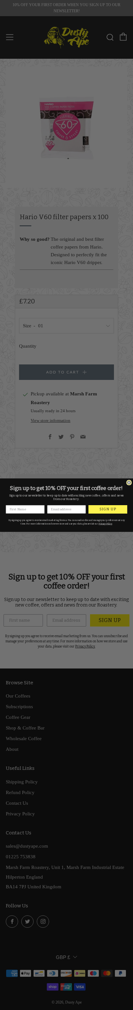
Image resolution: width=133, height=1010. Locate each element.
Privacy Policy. (105, 523)
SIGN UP (107, 509)
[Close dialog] (129, 482)
